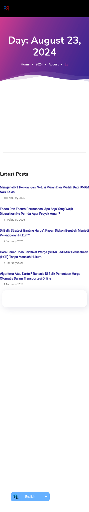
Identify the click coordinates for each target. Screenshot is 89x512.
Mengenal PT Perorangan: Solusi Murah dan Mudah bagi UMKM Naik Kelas (44, 189)
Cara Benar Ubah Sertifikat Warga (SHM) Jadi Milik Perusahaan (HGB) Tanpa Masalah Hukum (44, 254)
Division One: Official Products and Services (39, 377)
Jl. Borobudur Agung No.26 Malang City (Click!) (42, 445)
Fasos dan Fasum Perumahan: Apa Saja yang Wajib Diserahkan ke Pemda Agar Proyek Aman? (36, 211)
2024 (39, 64)
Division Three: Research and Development (38, 393)
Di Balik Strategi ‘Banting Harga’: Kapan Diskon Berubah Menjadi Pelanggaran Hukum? (44, 233)
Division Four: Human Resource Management (40, 401)
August (54, 64)
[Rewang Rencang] (6, 9)
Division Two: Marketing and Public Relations (39, 385)
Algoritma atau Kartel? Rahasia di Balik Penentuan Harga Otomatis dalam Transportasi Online (40, 276)
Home (25, 64)
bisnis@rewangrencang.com (29, 454)
